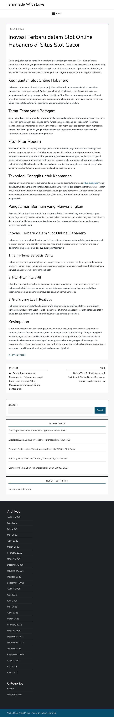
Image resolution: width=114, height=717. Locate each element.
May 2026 (12, 534)
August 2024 (14, 660)
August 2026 (14, 516)
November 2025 (15, 570)
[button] (57, 13)
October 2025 (14, 576)
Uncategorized (17, 355)
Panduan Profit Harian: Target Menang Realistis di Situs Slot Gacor (41, 449)
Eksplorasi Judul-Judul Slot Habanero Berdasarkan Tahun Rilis (39, 439)
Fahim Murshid (48, 712)
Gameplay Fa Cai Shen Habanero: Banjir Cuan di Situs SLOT (38, 467)
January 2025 (14, 630)
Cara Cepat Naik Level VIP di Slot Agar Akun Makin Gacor (37, 430)
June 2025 (12, 600)
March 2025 (13, 618)
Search (12, 405)
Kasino (10, 688)
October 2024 (14, 648)
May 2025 (12, 606)
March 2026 (13, 546)
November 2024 (15, 642)
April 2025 (12, 612)
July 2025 (12, 594)
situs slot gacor (91, 182)
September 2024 (15, 654)
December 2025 (15, 564)
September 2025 (15, 582)
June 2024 (12, 672)
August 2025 (14, 588)
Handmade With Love (25, 4)
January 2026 (14, 558)
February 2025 (14, 624)
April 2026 (12, 540)
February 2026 (14, 552)
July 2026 (12, 522)
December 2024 (15, 636)
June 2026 (12, 528)
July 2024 (12, 666)
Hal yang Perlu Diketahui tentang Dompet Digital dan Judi (37, 458)
